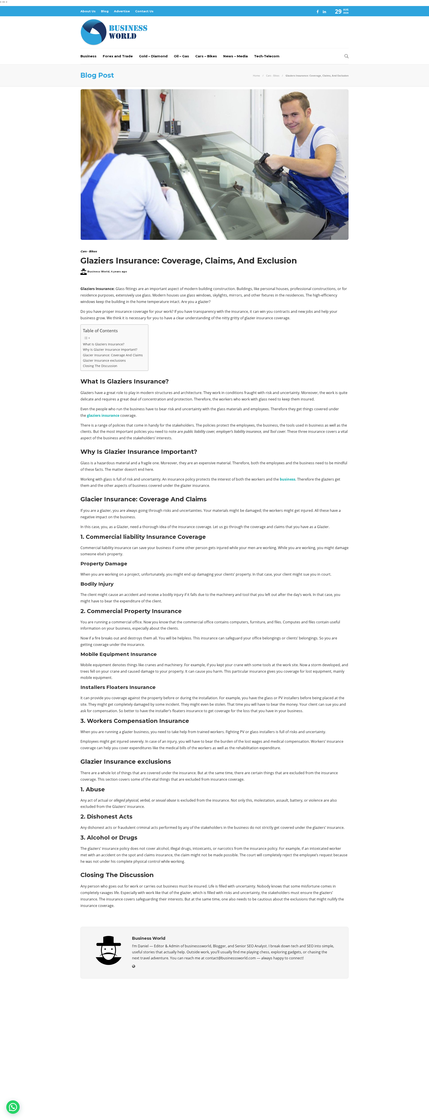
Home (256, 75)
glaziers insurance (103, 415)
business (287, 479)
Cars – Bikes (206, 56)
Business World (98, 271)
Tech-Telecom (267, 56)
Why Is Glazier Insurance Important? (110, 349)
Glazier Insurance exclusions (105, 360)
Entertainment (307, 1025)
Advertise (122, 11)
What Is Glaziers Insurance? (103, 344)
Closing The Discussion (100, 366)
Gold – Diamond (153, 56)
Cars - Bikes (272, 75)
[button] (13, 1107)
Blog (105, 11)
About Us (88, 11)
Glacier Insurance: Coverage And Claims (113, 355)
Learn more (97, 1070)
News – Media (235, 56)
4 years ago (119, 271)
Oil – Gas (181, 56)
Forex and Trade (118, 56)
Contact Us (144, 11)
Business (88, 56)
